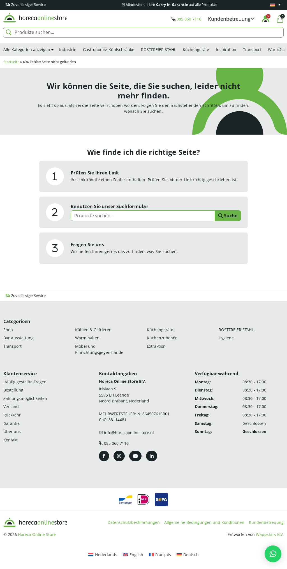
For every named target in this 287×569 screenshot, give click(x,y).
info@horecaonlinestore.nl (129, 432)
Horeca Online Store (37, 534)
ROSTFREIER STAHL (158, 49)
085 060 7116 (189, 19)
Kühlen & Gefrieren (93, 329)
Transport (252, 49)
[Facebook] (104, 456)
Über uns (12, 431)
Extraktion (156, 346)
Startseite (11, 61)
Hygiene (226, 337)
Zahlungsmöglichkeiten (25, 398)
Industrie (67, 49)
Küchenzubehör (162, 337)
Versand (11, 406)
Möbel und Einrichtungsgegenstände (99, 349)
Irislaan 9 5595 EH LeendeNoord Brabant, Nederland (124, 395)
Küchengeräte (196, 49)
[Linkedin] (151, 456)
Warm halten (87, 337)
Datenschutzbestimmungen (134, 522)
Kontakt (10, 440)
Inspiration (226, 49)
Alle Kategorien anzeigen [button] (26, 49)
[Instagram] (119, 456)
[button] (231, 19)
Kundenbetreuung (266, 522)
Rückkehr (12, 415)
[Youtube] (135, 456)
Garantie (11, 423)
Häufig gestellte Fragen (25, 381)
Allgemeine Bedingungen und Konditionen (204, 522)
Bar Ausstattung (18, 337)
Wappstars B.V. (270, 534)
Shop (8, 329)
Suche (230, 216)
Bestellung (13, 390)
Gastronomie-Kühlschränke (108, 49)
